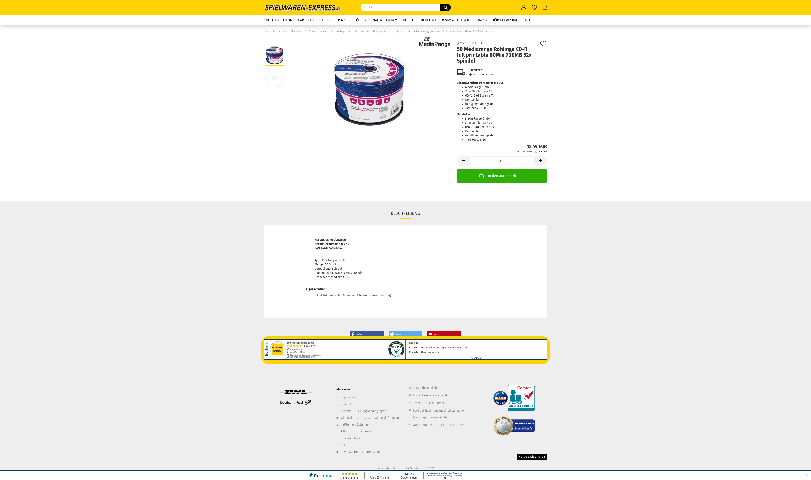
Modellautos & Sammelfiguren (444, 20)
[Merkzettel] (534, 7)
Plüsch (408, 20)
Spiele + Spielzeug (278, 20)
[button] (523, 7)
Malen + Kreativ (385, 20)
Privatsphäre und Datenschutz (361, 452)
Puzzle (343, 20)
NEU (528, 20)
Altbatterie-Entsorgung (356, 431)
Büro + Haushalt (506, 20)
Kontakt (346, 404)
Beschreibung (405, 213)
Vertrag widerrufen (532, 456)
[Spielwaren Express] (305, 7)
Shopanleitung (350, 438)
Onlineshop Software (391, 468)
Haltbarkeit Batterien (355, 424)
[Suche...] (445, 7)
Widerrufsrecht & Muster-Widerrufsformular (370, 418)
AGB (343, 445)
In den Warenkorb (502, 176)
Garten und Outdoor (315, 20)
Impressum (348, 397)
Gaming (481, 20)
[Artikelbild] (369, 89)
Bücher (360, 20)
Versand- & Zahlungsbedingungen (363, 411)
